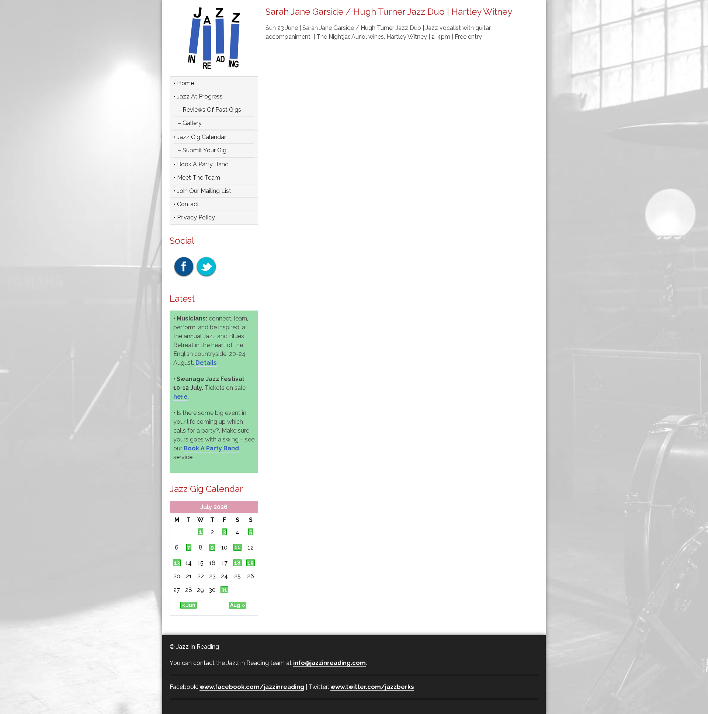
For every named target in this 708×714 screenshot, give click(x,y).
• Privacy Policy (194, 217)
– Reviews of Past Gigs (209, 109)
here (180, 396)
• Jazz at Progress (198, 96)
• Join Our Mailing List (202, 190)
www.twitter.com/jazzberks (372, 686)
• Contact (186, 204)
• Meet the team (197, 177)
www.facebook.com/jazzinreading (251, 686)
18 (237, 563)
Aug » (237, 605)
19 (250, 563)
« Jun (188, 605)
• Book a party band (201, 164)
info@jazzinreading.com (329, 662)
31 (224, 590)
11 (237, 547)
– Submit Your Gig (202, 150)
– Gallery (190, 122)
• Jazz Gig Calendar (200, 137)
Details (206, 362)
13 (177, 563)
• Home (184, 83)
